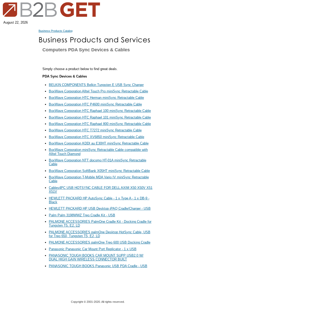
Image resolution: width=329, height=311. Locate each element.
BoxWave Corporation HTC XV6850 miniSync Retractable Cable (96, 137)
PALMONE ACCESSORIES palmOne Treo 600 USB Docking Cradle (99, 242)
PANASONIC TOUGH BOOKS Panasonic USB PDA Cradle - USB (98, 266)
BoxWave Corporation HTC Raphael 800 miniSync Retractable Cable (100, 124)
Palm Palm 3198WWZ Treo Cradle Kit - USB (82, 215)
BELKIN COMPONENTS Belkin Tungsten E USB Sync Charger (96, 85)
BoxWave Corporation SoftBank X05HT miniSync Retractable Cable (99, 171)
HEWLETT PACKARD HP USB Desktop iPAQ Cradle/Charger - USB (100, 208)
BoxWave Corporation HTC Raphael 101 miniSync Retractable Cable (100, 117)
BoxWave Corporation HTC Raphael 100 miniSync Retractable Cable (100, 111)
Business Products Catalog (55, 30)
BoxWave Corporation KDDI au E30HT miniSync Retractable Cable (99, 143)
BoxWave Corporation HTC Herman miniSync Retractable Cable (96, 98)
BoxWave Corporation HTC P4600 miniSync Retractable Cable (95, 104)
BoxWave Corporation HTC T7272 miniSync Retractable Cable (95, 130)
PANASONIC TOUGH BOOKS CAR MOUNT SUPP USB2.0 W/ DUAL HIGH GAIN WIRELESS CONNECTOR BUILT (96, 257)
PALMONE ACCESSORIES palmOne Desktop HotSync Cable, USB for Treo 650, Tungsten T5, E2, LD (99, 234)
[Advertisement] (178, 151)
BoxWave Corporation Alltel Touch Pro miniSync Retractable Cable (98, 91)
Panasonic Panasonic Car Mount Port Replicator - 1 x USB (92, 249)
